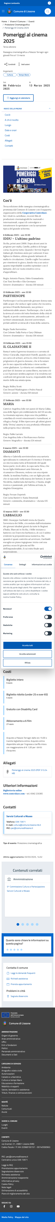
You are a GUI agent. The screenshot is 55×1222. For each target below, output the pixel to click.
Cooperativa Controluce (34, 212)
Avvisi (4, 1112)
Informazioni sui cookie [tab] (42, 564)
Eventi (4, 1127)
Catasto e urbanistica (11, 1076)
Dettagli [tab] (22, 564)
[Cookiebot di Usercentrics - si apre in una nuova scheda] (40, 557)
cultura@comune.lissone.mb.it (27, 824)
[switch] (48, 617)
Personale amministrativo (13, 1051)
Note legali (6, 1187)
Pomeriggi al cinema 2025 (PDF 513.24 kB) (29, 771)
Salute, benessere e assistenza (15, 1089)
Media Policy (7, 1217)
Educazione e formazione (13, 1083)
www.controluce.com (14, 793)
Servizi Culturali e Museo (19, 816)
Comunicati (7, 1108)
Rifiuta (27, 662)
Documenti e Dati (9, 1054)
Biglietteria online (12, 790)
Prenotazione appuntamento (15, 1168)
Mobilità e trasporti (10, 1086)
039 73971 (20, 821)
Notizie (5, 1105)
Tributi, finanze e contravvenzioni (17, 1092)
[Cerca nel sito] (48, 11)
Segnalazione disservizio (13, 1171)
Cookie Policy (7, 1184)
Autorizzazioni (8, 1073)
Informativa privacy (10, 1180)
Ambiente (6, 1067)
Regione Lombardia (12, 3)
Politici (5, 1048)
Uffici (4, 1041)
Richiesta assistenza (11, 1174)
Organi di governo (10, 1035)
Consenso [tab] (8, 564)
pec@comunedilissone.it (22, 828)
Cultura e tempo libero (12, 1080)
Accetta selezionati (27, 653)
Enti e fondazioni (9, 1045)
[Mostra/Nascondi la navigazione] (3, 11)
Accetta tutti (27, 645)
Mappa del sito (22, 1217)
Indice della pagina (13, 108)
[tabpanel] (27, 897)
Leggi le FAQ (7, 1165)
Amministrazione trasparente (15, 1177)
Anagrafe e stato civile (12, 1070)
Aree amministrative (11, 1038)
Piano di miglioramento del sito (16, 1193)
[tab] (18, 924)
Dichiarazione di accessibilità (15, 1190)
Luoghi (5, 1124)
